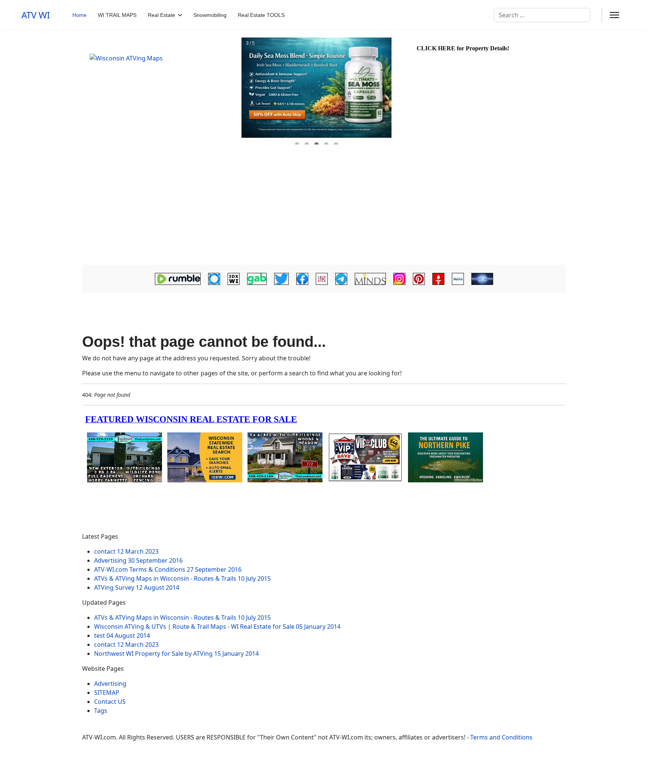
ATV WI (35, 15)
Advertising (110, 683)
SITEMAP (106, 692)
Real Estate (161, 15)
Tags (100, 710)
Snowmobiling (210, 15)
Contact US (110, 701)
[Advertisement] (324, 208)
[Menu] (614, 15)
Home (79, 15)
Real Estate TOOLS (261, 15)
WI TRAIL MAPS (117, 15)
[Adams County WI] (161, 91)
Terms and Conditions (501, 737)
